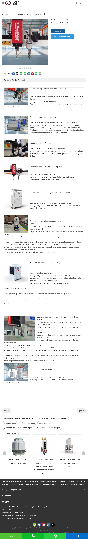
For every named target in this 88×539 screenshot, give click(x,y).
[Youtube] (44, 525)
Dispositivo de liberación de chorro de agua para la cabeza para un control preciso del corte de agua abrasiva (19, 466)
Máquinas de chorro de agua (48, 428)
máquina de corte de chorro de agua (19, 418)
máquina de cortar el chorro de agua (52, 418)
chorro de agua (10, 423)
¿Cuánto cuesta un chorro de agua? (18, 428)
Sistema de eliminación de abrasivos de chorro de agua (44, 463)
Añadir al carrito (63, 37)
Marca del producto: (57, 23)
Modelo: (53, 20)
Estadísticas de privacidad (44, 530)
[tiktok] (53, 525)
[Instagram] (48, 525)
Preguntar (58, 31)
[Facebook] (39, 525)
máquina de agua (28, 423)
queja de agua (45, 423)
